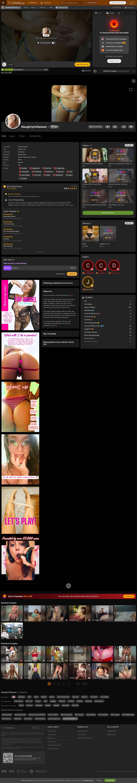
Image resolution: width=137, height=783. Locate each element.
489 (86, 246)
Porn (70, 171)
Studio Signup (81, 734)
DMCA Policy (51, 738)
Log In (131, 3)
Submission (59, 175)
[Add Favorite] (4, 64)
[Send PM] (131, 126)
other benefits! (117, 56)
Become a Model (82, 731)
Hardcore (50, 171)
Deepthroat (36, 168)
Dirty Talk (48, 168)
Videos (34, 7)
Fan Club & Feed (35, 136)
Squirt (48, 175)
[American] (13, 696)
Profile (26, 7)
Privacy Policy (52, 731)
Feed (51, 7)
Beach (70, 175)
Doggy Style (60, 168)
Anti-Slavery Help (53, 748)
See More (39, 252)
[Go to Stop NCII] (41, 771)
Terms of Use (51, 734)
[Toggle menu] (3, 2)
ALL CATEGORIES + (70, 718)
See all (128, 145)
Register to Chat (114, 61)
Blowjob (24, 168)
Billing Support (111, 734)
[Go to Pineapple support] (32, 771)
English (37, 727)
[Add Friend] (124, 126)
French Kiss (25, 171)
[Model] (134, 81)
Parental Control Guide (54, 745)
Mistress (61, 171)
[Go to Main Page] (16, 2)
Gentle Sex (37, 171)
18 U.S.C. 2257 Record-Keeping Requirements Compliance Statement (115, 771)
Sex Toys (38, 175)
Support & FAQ (111, 731)
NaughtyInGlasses (8, 692)
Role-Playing (25, 175)
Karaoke (24, 178)
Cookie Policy (88, 780)
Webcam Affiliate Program (84, 738)
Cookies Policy (52, 741)
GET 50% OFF (129, 596)
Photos (43, 7)
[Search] (84, 2)
